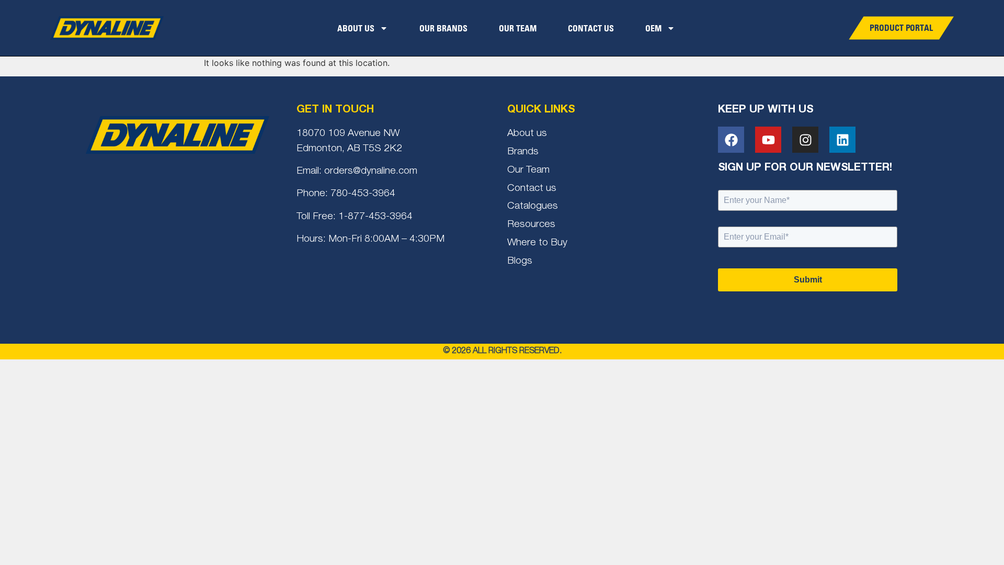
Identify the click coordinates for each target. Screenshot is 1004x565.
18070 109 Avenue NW (348, 134)
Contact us (531, 189)
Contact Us (591, 28)
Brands (523, 152)
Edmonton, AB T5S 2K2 (349, 149)
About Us (355, 28)
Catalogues (532, 206)
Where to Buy (537, 243)
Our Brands (443, 28)
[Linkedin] (842, 140)
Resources (531, 225)
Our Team (518, 28)
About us (527, 134)
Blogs (519, 261)
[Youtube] (768, 140)
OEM (653, 28)
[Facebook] (731, 140)
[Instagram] (805, 140)
